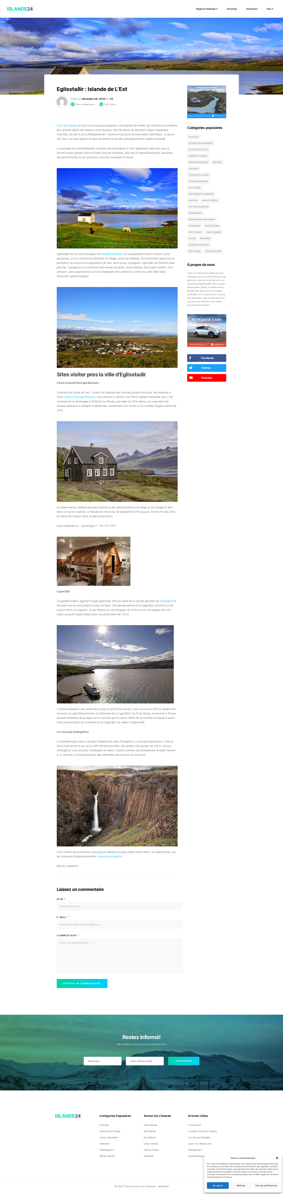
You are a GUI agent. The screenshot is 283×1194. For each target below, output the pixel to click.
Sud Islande (195, 251)
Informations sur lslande (202, 219)
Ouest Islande (214, 232)
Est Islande (194, 187)
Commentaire (68, 935)
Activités (232, 8)
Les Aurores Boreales (199, 1137)
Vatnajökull (166, 601)
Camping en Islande (198, 162)
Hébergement (195, 213)
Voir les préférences (266, 1185)
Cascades (194, 168)
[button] (277, 1157)
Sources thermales (199, 245)
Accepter (218, 1185)
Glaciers (193, 200)
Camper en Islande (198, 156)
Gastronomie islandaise (201, 194)
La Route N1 (194, 1125)
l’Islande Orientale (112, 254)
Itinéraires (252, 8)
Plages (192, 238)
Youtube (206, 377)
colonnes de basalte (109, 856)
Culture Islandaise (198, 181)
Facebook (207, 358)
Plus (269, 8)
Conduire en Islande (199, 175)
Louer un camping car (199, 1143)
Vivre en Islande (213, 251)
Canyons (217, 162)
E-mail (63, 917)
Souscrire (184, 1061)
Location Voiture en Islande (202, 1131)
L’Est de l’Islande (67, 125)
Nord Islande (195, 232)
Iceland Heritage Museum (79, 396)
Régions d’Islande (206, 8)
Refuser (241, 1185)
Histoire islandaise (199, 207)
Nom (61, 899)
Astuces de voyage (198, 149)
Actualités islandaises (201, 143)
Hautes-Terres (210, 200)
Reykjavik (205, 238)
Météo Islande (212, 226)
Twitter (206, 367)
